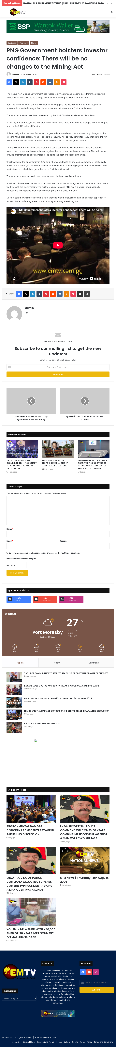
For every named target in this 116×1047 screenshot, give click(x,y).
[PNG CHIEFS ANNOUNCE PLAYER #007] (14, 727)
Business (12, 43)
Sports (75, 1042)
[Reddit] (43, 82)
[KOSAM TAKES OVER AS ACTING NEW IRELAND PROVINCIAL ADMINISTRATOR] (14, 689)
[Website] (26, 312)
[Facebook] (9, 82)
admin (14, 74)
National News (28, 1042)
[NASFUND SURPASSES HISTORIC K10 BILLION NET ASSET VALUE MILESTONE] (58, 449)
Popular (20, 662)
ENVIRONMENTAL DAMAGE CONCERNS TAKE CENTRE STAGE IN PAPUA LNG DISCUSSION (66, 711)
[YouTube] (89, 972)
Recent (56, 662)
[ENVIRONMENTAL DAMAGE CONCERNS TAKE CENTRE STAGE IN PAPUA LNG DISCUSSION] (14, 715)
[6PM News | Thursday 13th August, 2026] (84, 861)
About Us (16, 1042)
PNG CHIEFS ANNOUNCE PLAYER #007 (43, 723)
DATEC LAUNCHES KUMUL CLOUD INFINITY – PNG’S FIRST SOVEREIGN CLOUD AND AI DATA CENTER (22, 464)
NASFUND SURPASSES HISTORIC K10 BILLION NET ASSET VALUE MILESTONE (55, 463)
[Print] (87, 294)
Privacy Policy (86, 1042)
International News (45, 1042)
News (33, 43)
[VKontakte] (50, 82)
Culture (67, 1042)
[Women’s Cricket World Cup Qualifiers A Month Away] (31, 401)
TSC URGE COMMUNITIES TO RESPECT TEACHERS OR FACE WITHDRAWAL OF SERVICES (66, 673)
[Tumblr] (30, 82)
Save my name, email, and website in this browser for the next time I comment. (44, 553)
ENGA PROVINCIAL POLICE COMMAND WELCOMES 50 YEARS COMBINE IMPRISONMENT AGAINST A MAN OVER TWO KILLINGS (83, 832)
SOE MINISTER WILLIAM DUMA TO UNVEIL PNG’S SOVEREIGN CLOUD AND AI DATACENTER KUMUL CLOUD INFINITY (92, 464)
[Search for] (112, 13)
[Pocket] (63, 82)
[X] (16, 82)
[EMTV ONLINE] (22, 12)
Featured (24, 43)
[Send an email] (18, 74)
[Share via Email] (80, 294)
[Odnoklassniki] (57, 82)
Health (59, 1042)
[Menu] (3, 13)
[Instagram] (96, 972)
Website (63, 541)
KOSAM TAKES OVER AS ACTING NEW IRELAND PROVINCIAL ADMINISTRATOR (61, 685)
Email (10, 541)
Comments (94, 662)
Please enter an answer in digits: (21, 558)
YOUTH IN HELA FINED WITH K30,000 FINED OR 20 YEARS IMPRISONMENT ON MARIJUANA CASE (31, 933)
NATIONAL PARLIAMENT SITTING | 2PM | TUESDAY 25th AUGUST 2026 (58, 698)
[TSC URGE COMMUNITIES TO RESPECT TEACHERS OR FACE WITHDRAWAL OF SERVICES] (14, 677)
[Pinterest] (36, 82)
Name (10, 529)
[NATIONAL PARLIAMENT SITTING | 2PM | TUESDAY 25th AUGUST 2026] (14, 702)
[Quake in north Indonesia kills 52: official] (84, 401)
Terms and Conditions (103, 1042)
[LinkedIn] (23, 82)
